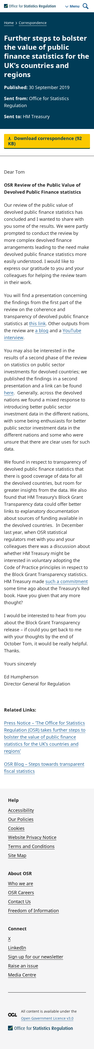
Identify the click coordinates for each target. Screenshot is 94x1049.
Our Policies (21, 819)
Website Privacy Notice (32, 837)
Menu (74, 6)
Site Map (17, 855)
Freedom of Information (33, 910)
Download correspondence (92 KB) (45, 141)
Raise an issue (23, 966)
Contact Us (19, 901)
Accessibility (21, 810)
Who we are (20, 883)
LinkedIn (17, 948)
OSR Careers (21, 892)
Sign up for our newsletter (35, 957)
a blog (41, 330)
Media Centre (22, 975)
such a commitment (66, 581)
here (9, 393)
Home (9, 22)
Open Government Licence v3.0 (47, 1018)
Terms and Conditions (31, 846)
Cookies (16, 828)
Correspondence (33, 22)
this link (37, 323)
